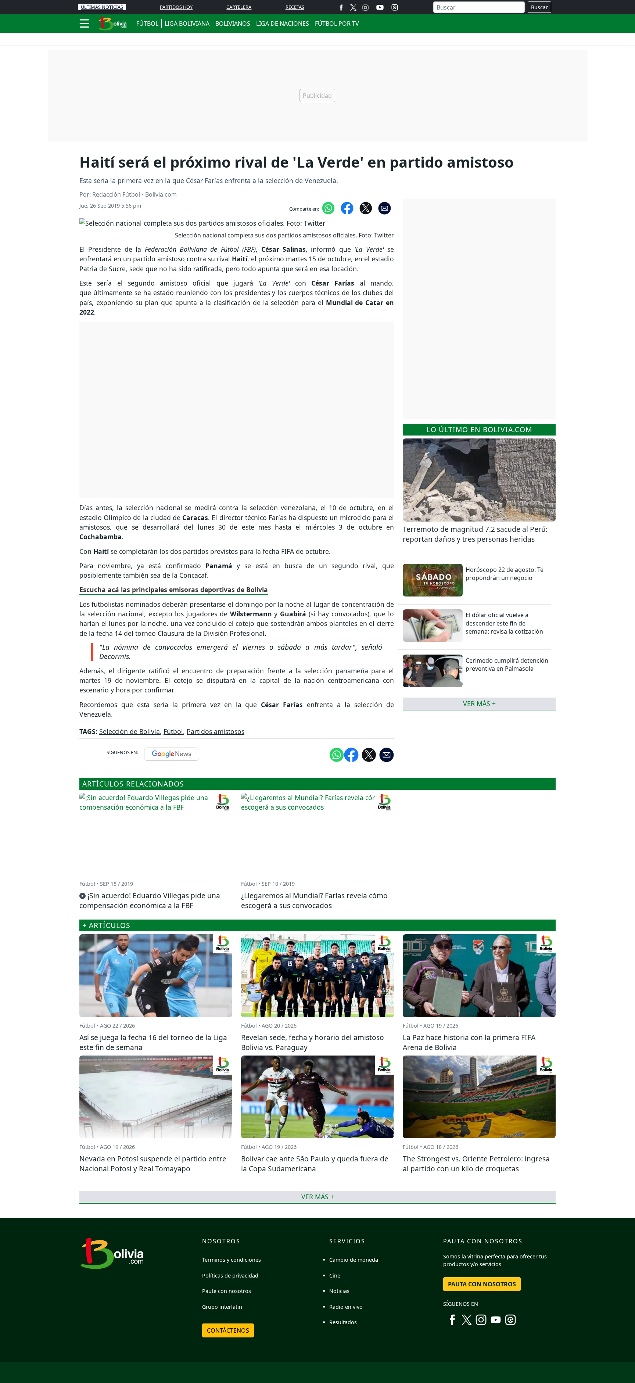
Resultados (343, 1322)
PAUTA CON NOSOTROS (482, 1284)
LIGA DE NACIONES (282, 23)
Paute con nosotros (226, 1290)
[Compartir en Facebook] (347, 208)
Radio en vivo (346, 1306)
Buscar (539, 7)
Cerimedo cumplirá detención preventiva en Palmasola (507, 664)
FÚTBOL (147, 23)
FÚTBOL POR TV (337, 23)
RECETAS (295, 7)
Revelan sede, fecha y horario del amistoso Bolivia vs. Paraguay (312, 1042)
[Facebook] (341, 7)
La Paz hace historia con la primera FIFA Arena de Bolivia (469, 1042)
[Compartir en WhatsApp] (328, 208)
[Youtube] (379, 7)
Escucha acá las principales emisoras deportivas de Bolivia (173, 589)
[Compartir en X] (365, 208)
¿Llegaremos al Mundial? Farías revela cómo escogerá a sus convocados (314, 900)
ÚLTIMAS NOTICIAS (102, 7)
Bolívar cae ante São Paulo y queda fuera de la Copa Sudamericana (314, 1164)
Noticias (339, 1290)
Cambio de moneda (353, 1259)
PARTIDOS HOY (176, 7)
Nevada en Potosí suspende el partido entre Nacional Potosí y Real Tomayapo (152, 1164)
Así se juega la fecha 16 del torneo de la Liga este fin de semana (153, 1042)
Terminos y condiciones (231, 1259)
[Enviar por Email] (384, 208)
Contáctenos (228, 1330)
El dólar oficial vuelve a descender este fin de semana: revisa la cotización (504, 623)
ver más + (479, 703)
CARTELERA (238, 7)
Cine (334, 1275)
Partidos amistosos (215, 731)
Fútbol (173, 731)
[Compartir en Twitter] (369, 754)
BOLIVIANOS (232, 23)
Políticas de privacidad (230, 1275)
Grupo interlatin (222, 1306)
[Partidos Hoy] (394, 7)
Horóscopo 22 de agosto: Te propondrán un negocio (504, 574)
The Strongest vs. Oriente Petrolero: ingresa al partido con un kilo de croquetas (476, 1164)
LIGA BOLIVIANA (187, 23)
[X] (353, 7)
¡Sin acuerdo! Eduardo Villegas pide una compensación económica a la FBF (149, 900)
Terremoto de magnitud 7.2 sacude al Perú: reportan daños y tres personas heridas (475, 534)
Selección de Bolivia (129, 731)
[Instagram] (365, 7)
